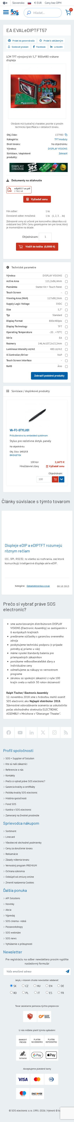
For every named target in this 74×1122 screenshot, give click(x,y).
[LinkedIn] (31, 732)
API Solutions (13, 898)
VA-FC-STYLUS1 (19, 430)
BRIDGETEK (15, 455)
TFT (60, 326)
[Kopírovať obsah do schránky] (66, 134)
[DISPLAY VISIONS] (9, 586)
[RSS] (65, 732)
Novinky (10, 904)
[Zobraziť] (61, 479)
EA (60, 337)
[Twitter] (43, 732)
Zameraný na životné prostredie (22, 815)
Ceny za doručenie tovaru (19, 848)
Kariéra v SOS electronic (18, 809)
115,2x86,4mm (53, 281)
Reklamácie (12, 854)
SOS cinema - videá (16, 921)
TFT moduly (60, 139)
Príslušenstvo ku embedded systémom (29, 435)
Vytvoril (51, 1110)
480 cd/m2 (56, 349)
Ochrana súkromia (15, 871)
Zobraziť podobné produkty (49, 375)
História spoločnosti (16, 798)
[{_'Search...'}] (29, 12)
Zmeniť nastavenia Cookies (20, 882)
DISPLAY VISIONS (57, 148)
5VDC (59, 303)
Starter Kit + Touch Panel (49, 287)
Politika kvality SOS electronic (21, 792)
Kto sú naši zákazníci (16, 764)
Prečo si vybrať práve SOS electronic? (25, 781)
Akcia (8, 909)
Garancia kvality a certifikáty (20, 787)
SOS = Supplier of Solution (20, 758)
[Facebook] (8, 732)
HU (38, 986)
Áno (60, 366)
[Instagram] (54, 732)
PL (26, 992)
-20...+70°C (55, 332)
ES (50, 992)
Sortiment (11, 831)
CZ (26, 986)
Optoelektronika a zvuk (38, 585)
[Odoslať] (67, 971)
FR (62, 992)
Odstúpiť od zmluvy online (20, 876)
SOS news (11, 938)
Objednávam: (30, 237)
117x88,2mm (54, 298)
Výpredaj (10, 915)
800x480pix (55, 321)
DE (62, 986)
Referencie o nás (14, 769)
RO (15, 992)
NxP (59, 355)
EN (50, 986)
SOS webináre (13, 932)
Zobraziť (63, 153)
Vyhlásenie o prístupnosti (19, 944)
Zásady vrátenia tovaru (17, 859)
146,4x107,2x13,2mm (50, 343)
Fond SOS (11, 804)
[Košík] (68, 12)
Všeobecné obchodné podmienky (23, 842)
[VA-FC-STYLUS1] (37, 415)
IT (38, 992)
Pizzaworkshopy (14, 927)
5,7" (60, 309)
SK (15, 986)
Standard (57, 315)
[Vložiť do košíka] (55, 479)
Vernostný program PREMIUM (21, 865)
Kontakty (10, 775)
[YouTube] (20, 732)
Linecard (10, 837)
